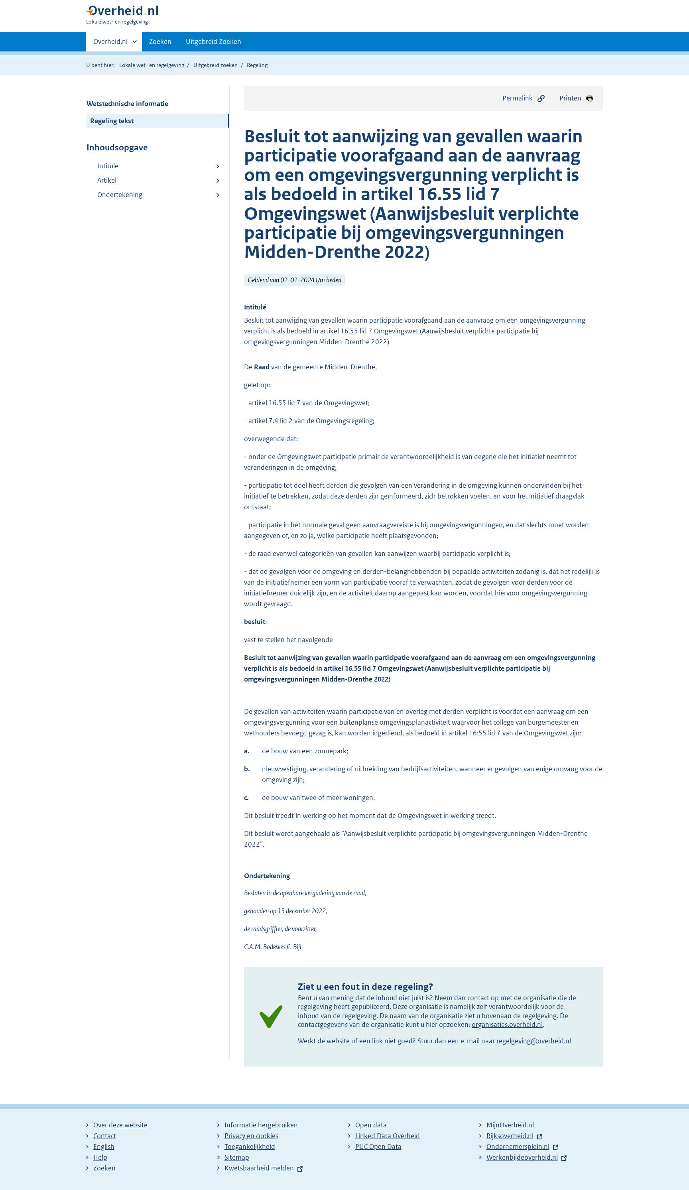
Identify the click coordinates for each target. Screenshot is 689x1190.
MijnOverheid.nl (510, 1125)
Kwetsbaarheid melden (259, 1168)
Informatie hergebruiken (261, 1125)
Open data (371, 1125)
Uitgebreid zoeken (215, 65)
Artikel (106, 180)
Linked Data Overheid (387, 1135)
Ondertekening (119, 194)
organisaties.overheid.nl (507, 1024)
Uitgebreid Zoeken (213, 41)
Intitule (107, 166)
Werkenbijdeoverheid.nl (522, 1157)
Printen (570, 98)
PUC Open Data (378, 1146)
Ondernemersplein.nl (517, 1146)
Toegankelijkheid (249, 1146)
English (103, 1146)
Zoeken (160, 41)
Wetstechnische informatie (127, 103)
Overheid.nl (110, 44)
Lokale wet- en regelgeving (151, 65)
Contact (104, 1135)
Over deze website (120, 1125)
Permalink (517, 98)
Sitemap (236, 1157)
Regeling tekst (112, 120)
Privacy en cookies (251, 1135)
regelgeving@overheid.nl (533, 1040)
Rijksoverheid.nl (509, 1135)
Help (100, 1157)
